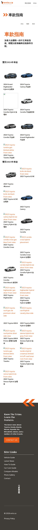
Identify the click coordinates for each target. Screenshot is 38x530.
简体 (33, 24)
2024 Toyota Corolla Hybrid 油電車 (10, 112)
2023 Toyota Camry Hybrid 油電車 (10, 224)
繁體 (27, 24)
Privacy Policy (9, 518)
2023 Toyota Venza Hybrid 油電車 (10, 381)
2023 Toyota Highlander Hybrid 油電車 (25, 300)
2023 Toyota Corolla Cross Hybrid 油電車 (25, 254)
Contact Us (11, 440)
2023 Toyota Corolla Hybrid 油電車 (27, 272)
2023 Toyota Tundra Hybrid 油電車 (27, 363)
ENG (34, 3)
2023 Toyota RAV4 (10, 323)
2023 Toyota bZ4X (27, 176)
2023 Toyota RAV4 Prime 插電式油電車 (10, 340)
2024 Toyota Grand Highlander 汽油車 (27, 137)
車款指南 (28, 3)
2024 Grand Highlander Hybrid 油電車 (8, 86)
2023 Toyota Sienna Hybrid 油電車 (26, 340)
